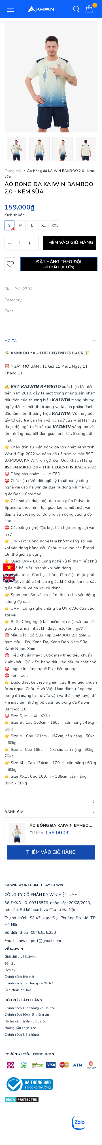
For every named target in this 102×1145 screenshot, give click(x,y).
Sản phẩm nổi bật (18, 990)
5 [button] (60, 127)
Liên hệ (10, 970)
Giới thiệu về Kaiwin (20, 957)
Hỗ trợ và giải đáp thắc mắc (25, 1021)
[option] (51, 76)
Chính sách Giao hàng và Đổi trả (30, 1008)
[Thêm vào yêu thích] (10, 264)
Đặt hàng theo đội (58, 264)
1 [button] (49, 127)
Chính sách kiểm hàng (22, 1035)
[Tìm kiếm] (76, 9)
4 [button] (57, 127)
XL (43, 225)
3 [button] (55, 127)
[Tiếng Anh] (9, 578)
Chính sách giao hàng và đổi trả (29, 983)
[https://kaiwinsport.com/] (41, 9)
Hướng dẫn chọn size (20, 1028)
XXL (55, 225)
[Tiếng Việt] (9, 567)
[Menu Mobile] (10, 9)
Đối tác (10, 963)
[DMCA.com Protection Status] (22, 1099)
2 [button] (52, 127)
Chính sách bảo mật (20, 977)
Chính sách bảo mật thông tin (27, 1015)
